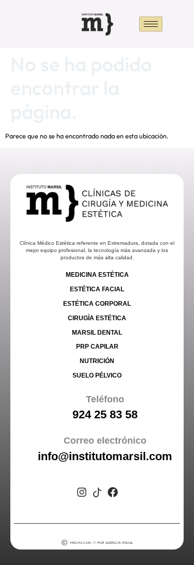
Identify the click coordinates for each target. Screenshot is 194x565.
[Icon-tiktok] (97, 492)
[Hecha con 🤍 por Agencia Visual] (64, 542)
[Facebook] (113, 492)
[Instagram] (82, 492)
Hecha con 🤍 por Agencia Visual (101, 542)
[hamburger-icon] (150, 24)
